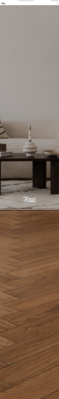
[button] (55, 0)
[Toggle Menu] (57, 3)
